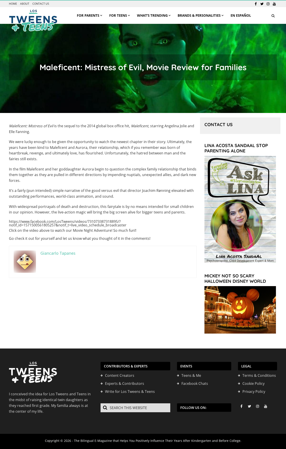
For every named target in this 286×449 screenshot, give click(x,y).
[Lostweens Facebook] (255, 3)
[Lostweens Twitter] (262, 3)
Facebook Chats (194, 383)
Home (13, 3)
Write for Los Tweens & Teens (130, 391)
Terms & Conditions (259, 375)
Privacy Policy (253, 391)
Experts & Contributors (124, 383)
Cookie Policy (253, 383)
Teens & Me (191, 375)
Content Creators (119, 375)
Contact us (40, 3)
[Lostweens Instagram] (268, 3)
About (24, 3)
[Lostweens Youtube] (274, 3)
